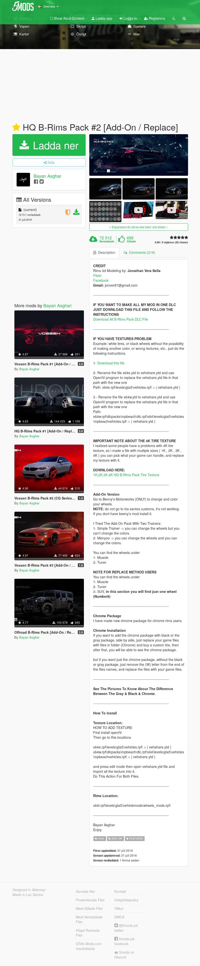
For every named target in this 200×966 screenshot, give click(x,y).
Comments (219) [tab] (141, 252)
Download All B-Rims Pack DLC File (120, 319)
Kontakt (120, 891)
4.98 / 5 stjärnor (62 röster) (171, 242)
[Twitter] (41, 181)
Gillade (131, 241)
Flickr (97, 275)
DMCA (119, 916)
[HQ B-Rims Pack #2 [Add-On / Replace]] (138, 155)
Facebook (101, 280)
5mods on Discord (124, 954)
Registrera (156, 18)
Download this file (110, 362)
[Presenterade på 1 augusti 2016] (16, 127)
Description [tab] (105, 252)
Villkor (119, 908)
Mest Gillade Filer (89, 908)
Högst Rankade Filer (88, 933)
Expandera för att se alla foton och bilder (138, 227)
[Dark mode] (174, 18)
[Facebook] (36, 181)
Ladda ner (54, 145)
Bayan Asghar (47, 176)
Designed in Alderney (28, 889)
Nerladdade (107, 241)
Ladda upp (103, 18)
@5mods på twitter (126, 928)
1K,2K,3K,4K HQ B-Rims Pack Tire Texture (126, 474)
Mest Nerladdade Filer (89, 919)
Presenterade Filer (90, 899)
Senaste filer (85, 891)
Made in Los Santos (27, 894)
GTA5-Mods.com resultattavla (89, 946)
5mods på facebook (124, 941)
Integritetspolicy (126, 899)
